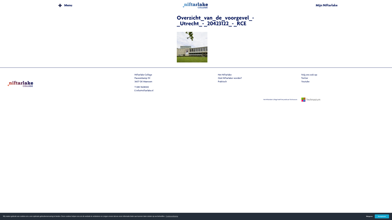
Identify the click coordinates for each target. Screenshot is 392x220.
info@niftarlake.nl (144, 91)
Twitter (304, 78)
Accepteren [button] (382, 216)
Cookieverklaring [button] (172, 216)
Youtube (305, 82)
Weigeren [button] (369, 216)
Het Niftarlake (225, 75)
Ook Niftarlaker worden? (230, 78)
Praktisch (222, 82)
